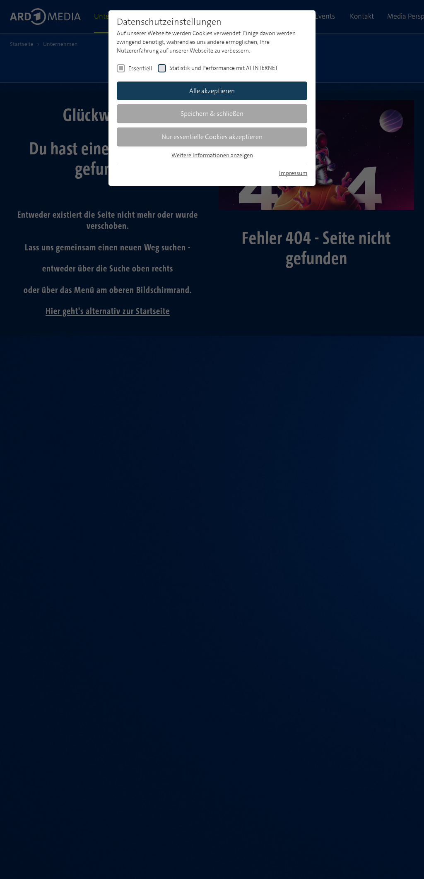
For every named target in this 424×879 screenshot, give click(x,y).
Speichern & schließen (212, 113)
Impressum (293, 173)
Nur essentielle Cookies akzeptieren (212, 136)
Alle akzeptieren (212, 90)
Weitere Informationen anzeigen (212, 155)
